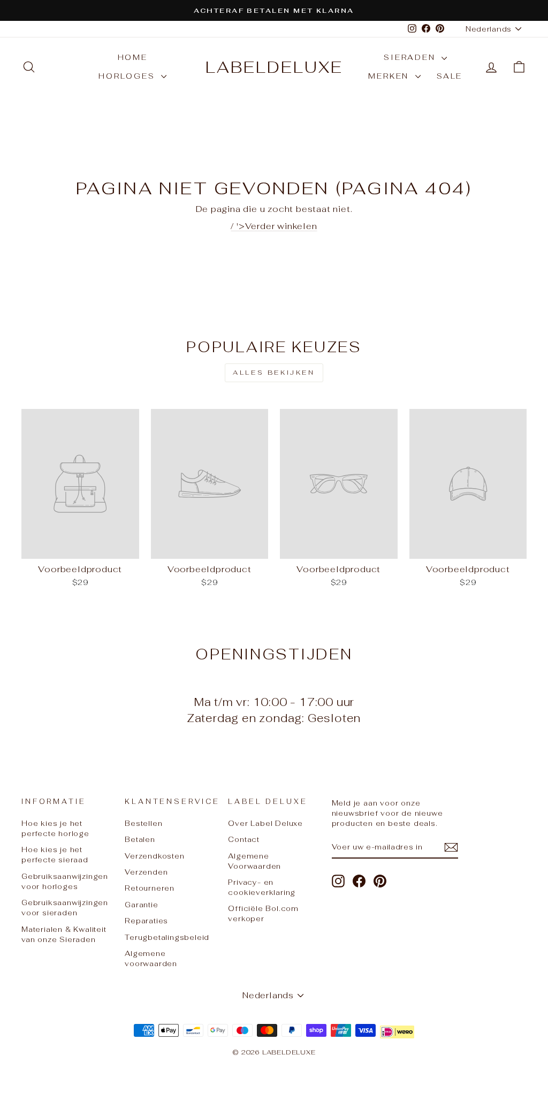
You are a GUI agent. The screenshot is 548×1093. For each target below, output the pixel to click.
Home (133, 57)
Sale (449, 76)
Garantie (141, 904)
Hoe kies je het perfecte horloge (55, 828)
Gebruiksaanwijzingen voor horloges (64, 881)
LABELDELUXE (274, 67)
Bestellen (143, 823)
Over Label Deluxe (265, 823)
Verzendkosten (154, 856)
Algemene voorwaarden (151, 958)
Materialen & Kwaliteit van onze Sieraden (63, 934)
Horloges (128, 76)
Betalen (140, 839)
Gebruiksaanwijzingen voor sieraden (64, 907)
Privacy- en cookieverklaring (261, 887)
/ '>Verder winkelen (274, 226)
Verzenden (146, 872)
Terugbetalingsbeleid (167, 937)
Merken (390, 76)
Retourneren (149, 888)
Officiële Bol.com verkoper (263, 913)
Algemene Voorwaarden (254, 861)
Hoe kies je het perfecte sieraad (54, 854)
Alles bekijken (274, 372)
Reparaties (146, 920)
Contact (244, 839)
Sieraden (411, 57)
